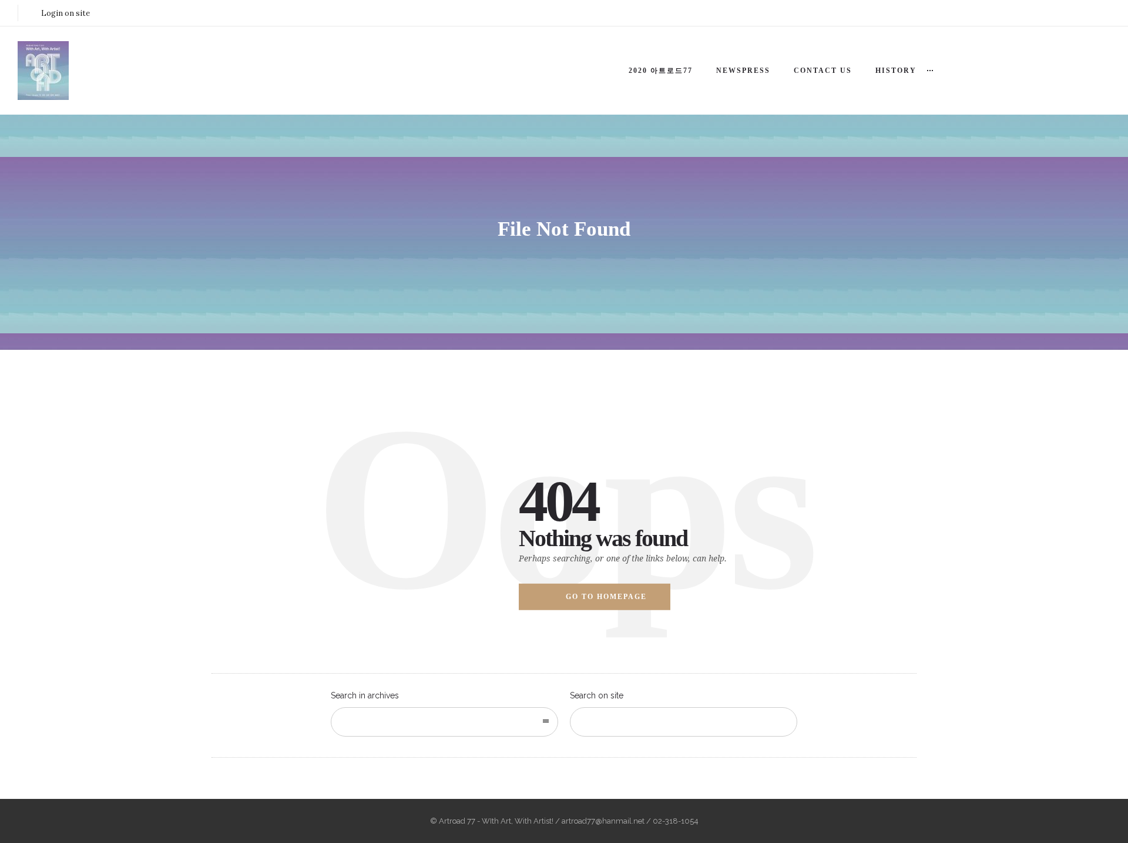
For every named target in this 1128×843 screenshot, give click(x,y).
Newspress (743, 70)
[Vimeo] (1097, 13)
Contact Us (823, 70)
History (895, 70)
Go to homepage (606, 597)
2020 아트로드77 (661, 70)
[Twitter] (1072, 13)
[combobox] (444, 722)
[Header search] (1096, 43)
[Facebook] (1046, 13)
